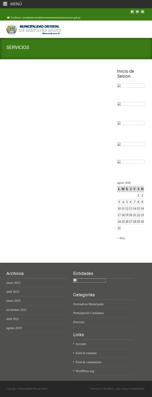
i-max (124, 388)
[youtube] (137, 13)
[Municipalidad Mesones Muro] (31, 28)
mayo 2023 (13, 282)
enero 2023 (13, 300)
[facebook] (132, 13)
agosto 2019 (14, 328)
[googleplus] (142, 13)
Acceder (81, 344)
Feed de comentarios (88, 362)
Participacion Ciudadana (88, 313)
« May (121, 238)
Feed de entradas (86, 353)
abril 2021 (12, 319)
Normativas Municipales (88, 304)
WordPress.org (85, 371)
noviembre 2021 (16, 309)
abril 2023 (12, 291)
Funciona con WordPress (102, 388)
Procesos (78, 322)
